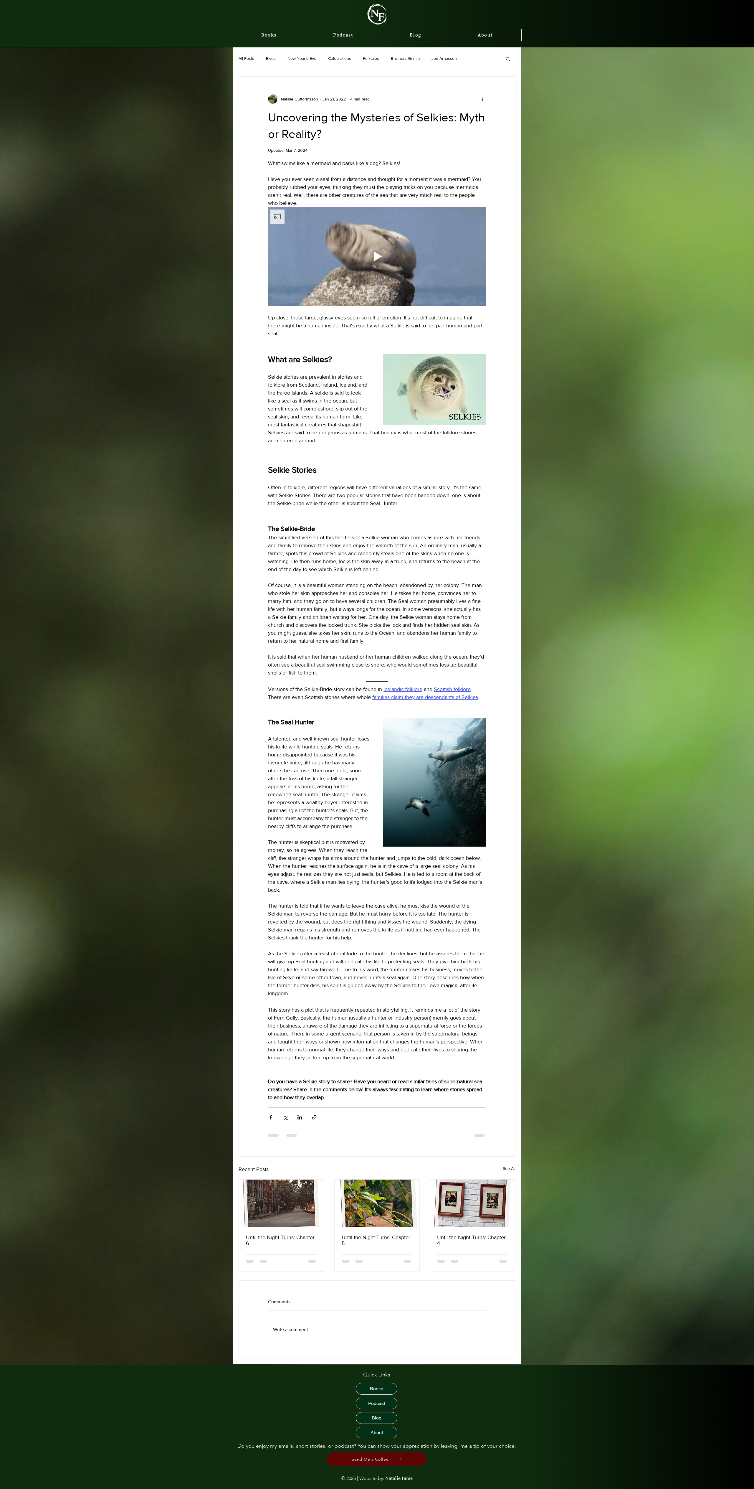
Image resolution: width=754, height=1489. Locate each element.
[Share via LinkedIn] (299, 1117)
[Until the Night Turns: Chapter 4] (472, 1203)
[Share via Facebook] (271, 1117)
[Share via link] (314, 1117)
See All (509, 1168)
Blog (376, 1423)
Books (376, 1394)
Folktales (371, 58)
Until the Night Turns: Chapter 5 (376, 1240)
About (377, 1438)
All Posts (246, 58)
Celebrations (339, 58)
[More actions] (482, 99)
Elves (271, 58)
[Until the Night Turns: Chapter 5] (377, 1203)
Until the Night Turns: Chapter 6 (280, 1240)
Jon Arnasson (444, 58)
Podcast (376, 1409)
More (473, 58)
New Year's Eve (301, 58)
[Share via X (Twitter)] (285, 1117)
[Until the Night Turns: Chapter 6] (281, 1203)
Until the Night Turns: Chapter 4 (471, 1240)
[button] (508, 58)
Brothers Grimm (405, 58)
